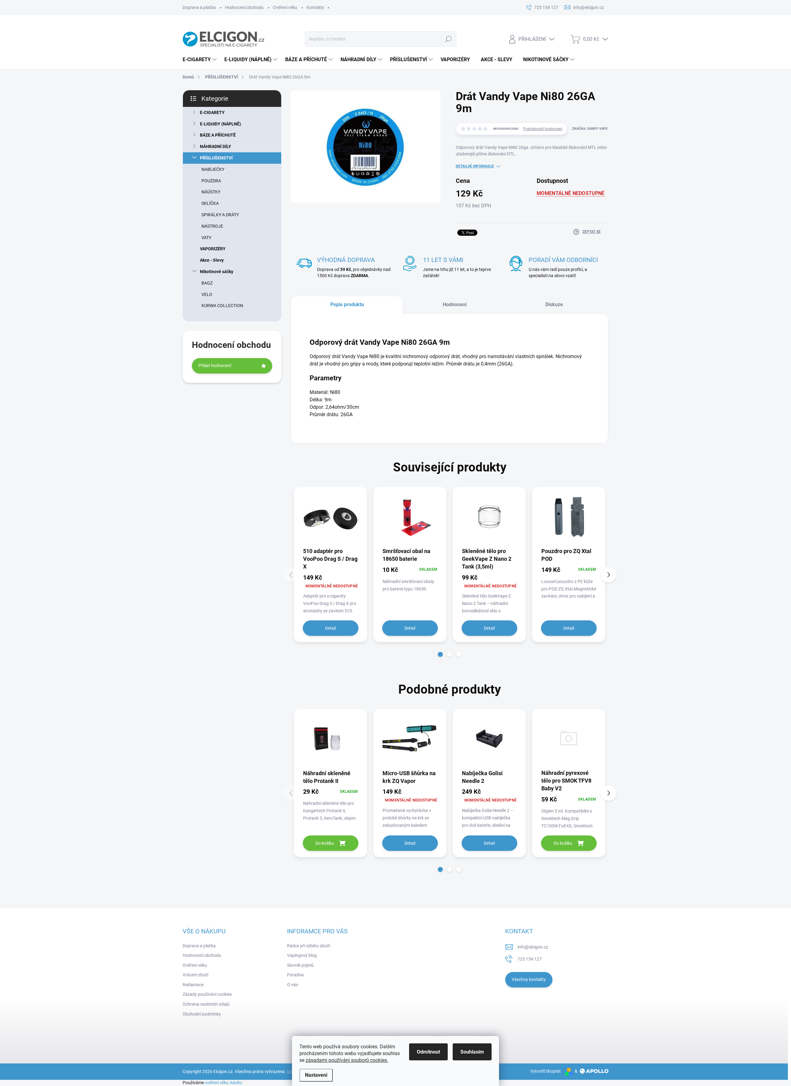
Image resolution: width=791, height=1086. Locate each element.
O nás (292, 984)
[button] (440, 654)
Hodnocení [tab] (455, 304)
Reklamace (193, 984)
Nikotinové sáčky (216, 271)
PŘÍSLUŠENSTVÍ (216, 157)
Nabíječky (212, 169)
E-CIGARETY (212, 112)
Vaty (206, 237)
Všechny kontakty (529, 979)
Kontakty (315, 7)
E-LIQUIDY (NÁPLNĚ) (220, 123)
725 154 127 (530, 959)
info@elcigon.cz (533, 946)
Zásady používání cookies (207, 994)
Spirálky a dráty (220, 214)
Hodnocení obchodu (244, 7)
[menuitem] (200, 59)
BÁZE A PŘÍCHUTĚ (218, 135)
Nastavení (316, 1075)
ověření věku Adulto (223, 1082)
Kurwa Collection (222, 305)
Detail (330, 628)
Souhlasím (472, 1052)
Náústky (210, 191)
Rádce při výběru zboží (308, 945)
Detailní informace (475, 166)
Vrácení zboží (195, 974)
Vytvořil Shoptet (545, 1071)
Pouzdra (211, 180)
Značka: (589, 129)
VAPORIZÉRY (213, 248)
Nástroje (212, 226)
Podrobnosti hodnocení (542, 129)
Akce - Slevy (212, 260)
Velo (206, 294)
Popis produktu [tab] (347, 304)
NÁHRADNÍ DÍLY (215, 146)
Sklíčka (210, 203)
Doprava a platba (199, 7)
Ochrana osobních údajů (206, 1004)
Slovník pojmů (300, 965)
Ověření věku (285, 7)
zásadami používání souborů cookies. (347, 1060)
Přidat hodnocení (214, 365)
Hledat (448, 38)
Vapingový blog (302, 955)
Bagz (207, 283)
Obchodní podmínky (202, 1014)
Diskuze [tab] (554, 304)
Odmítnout (428, 1052)
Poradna (295, 974)
